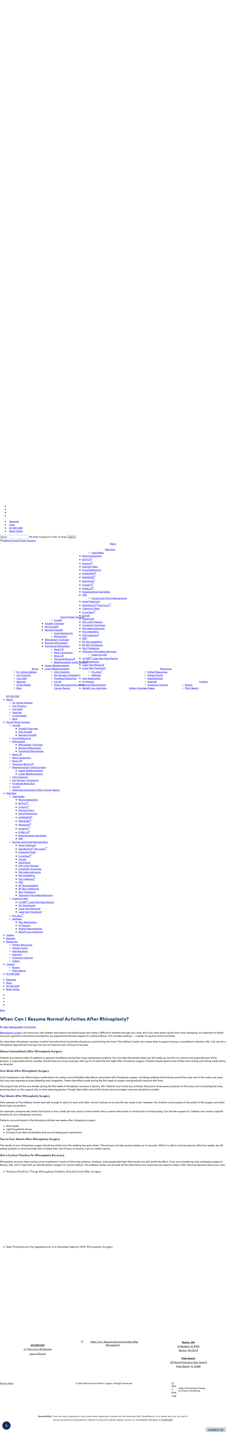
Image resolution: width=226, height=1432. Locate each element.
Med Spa (96, 1328)
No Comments (28, 1026)
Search (71, 537)
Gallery (122, 1328)
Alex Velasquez (11, 1026)
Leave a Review (38, 1353)
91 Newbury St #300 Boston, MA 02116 (188, 1346)
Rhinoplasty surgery (11, 1032)
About (29, 1328)
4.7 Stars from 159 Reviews (38, 1349)
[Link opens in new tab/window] (33, 1342)
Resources (174, 1328)
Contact (201, 1328)
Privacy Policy (7, 1383)
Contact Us (216, 1429)
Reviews (147, 1328)
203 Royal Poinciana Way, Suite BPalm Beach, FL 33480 (188, 1362)
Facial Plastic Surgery (62, 1328)
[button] (6, 1425)
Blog (2, 1010)
